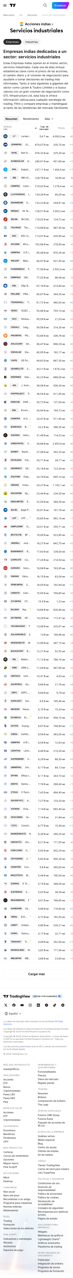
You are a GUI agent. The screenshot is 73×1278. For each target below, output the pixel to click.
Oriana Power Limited (26, 485)
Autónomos (9, 1246)
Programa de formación (51, 1271)
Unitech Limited (27, 676)
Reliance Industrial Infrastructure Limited (26, 659)
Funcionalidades (47, 1071)
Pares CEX (9, 1094)
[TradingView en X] (5, 1005)
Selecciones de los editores (18, 1228)
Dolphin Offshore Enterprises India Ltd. (27, 476)
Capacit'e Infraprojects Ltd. (28, 559)
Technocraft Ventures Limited (30, 626)
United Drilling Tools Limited (26, 925)
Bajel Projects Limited (26, 509)
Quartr (22, 1049)
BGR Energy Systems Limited (29, 551)
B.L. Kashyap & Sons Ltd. (29, 651)
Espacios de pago (13, 1250)
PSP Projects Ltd (29, 393)
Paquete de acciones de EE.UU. (51, 1124)
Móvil (6, 1177)
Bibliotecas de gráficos (50, 1235)
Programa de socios (49, 1267)
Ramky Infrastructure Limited (26, 451)
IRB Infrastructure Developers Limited (26, 177)
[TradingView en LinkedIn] (38, 1005)
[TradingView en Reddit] (62, 1005)
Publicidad (44, 1259)
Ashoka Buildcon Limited (27, 435)
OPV (5, 1141)
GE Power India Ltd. (26, 360)
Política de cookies (48, 1197)
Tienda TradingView (49, 1165)
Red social (9, 1191)
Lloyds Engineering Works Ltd (29, 194)
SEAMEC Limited (29, 368)
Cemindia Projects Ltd (27, 186)
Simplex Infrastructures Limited (28, 526)
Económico (9, 1130)
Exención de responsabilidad (47, 1188)
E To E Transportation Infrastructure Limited (27, 883)
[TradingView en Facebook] (14, 1005)
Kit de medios (45, 1154)
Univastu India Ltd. (28, 842)
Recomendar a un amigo (16, 1199)
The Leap (43, 1104)
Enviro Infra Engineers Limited (26, 410)
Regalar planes (46, 1082)
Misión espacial (46, 1139)
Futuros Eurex (45, 1118)
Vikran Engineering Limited (26, 576)
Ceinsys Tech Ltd (27, 592)
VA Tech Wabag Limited (26, 210)
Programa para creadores (17, 1202)
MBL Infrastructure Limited (28, 958)
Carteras (8, 1152)
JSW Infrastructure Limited (28, 144)
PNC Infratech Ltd (28, 335)
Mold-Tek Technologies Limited (28, 875)
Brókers (42, 1097)
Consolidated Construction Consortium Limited (26, 825)
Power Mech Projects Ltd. (29, 269)
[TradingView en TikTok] (54, 1005)
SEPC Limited (26, 692)
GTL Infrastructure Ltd (27, 601)
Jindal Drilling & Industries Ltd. (27, 543)
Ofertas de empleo (48, 1151)
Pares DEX (9, 1098)
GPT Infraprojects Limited (28, 617)
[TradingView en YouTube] (22, 1005)
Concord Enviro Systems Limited (27, 867)
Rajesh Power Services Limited (25, 609)
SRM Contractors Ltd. (26, 667)
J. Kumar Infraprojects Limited (26, 385)
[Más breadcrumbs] (20, 15)
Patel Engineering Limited (28, 460)
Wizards (7, 1242)
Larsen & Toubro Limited (26, 136)
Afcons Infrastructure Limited (27, 244)
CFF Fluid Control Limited (25, 518)
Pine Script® (10, 1166)
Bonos (6, 1086)
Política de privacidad (50, 1193)
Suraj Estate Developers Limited (28, 700)
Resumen (43, 1093)
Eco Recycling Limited (26, 717)
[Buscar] (45, 5)
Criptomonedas (11, 1090)
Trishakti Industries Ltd (27, 941)
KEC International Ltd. (26, 235)
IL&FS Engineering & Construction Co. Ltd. (28, 891)
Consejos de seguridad (50, 1207)
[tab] (12, 42)
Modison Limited (29, 642)
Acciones (8, 1079)
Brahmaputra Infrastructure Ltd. (28, 900)
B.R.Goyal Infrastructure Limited (25, 916)
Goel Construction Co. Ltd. (27, 850)
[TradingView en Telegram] (46, 1005)
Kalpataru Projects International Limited (26, 169)
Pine (5, 1101)
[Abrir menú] (5, 5)
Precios (42, 1075)
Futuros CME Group (48, 1115)
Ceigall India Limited (27, 327)
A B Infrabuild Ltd (27, 742)
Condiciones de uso (49, 1183)
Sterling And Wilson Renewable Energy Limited (28, 352)
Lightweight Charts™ (49, 1239)
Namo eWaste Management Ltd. (30, 833)
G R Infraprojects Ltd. (27, 252)
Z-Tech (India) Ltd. (26, 792)
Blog (40, 1143)
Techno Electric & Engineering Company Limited (27, 227)
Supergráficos (11, 1069)
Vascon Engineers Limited (28, 817)
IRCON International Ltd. (26, 219)
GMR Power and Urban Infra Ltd (27, 277)
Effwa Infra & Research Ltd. (26, 775)
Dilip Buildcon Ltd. (26, 285)
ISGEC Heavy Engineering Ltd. (26, 310)
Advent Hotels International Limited (29, 800)
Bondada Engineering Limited (27, 426)
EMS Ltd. (29, 501)
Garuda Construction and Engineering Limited (27, 568)
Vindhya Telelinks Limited (29, 443)
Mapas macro (11, 1163)
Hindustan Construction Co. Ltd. (26, 318)
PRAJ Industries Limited (27, 294)
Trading (7, 1220)
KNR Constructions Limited (27, 401)
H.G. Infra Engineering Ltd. (27, 418)
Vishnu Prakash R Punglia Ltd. (26, 933)
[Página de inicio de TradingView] (13, 5)
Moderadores (10, 1210)
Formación (9, 1224)
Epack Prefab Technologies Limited (28, 493)
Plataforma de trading (50, 1246)
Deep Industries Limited (27, 377)
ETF (5, 1083)
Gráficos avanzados (49, 1242)
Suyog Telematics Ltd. (26, 725)
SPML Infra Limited (28, 584)
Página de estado (47, 1218)
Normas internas (12, 1206)
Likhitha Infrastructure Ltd (27, 750)
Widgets (42, 1231)
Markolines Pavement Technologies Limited (29, 950)
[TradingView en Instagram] (30, 1005)
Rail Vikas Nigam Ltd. (26, 152)
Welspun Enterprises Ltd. (27, 260)
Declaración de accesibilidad (46, 1203)
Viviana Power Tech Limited (27, 808)
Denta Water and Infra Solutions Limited (26, 783)
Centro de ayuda (47, 1147)
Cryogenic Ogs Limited (27, 858)
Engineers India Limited (28, 202)
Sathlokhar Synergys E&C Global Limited (26, 734)
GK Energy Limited (28, 468)
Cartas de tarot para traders (53, 1169)
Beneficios (9, 1134)
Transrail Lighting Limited (29, 302)
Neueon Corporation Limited (27, 709)
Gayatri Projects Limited (28, 684)
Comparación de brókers (51, 1100)
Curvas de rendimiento (16, 1155)
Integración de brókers (50, 1263)
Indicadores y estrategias (17, 1238)
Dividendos (9, 1137)
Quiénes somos (46, 1136)
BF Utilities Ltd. (28, 534)
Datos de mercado (48, 1079)
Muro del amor (11, 1195)
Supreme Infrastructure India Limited (29, 759)
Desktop (8, 1181)
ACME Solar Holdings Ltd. (29, 161)
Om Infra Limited (28, 767)
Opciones (8, 1159)
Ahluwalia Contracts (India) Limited (28, 343)
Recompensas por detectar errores (53, 1213)
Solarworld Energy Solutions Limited (30, 634)
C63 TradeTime (46, 1172)
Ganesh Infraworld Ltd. (28, 908)
